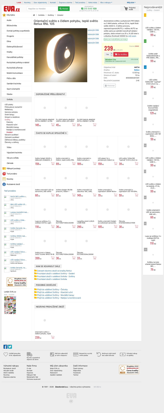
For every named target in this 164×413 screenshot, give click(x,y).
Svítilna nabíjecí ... (17, 244)
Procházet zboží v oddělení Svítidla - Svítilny (56, 276)
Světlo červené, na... (18, 228)
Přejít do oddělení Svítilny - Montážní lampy (55, 295)
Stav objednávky (40, 2)
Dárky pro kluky (121, 39)
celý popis (132, 36)
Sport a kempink (13, 89)
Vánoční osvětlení (11, 135)
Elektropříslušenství (14, 46)
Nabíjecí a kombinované (15, 130)
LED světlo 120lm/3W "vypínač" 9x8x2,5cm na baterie (128, 160)
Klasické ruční (11, 125)
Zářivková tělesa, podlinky (15, 140)
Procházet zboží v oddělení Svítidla (52, 279)
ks (107, 54)
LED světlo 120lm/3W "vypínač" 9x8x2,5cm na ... (153, 82)
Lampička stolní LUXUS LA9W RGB (85, 222)
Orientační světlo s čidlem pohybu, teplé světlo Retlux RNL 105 (43, 333)
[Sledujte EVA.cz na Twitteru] (10, 347)
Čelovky (9, 122)
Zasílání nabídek (56, 375)
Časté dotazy (78, 368)
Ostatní (9, 132)
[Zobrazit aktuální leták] (10, 305)
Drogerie (10, 36)
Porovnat (111, 86)
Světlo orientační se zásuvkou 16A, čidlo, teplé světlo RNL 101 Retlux (84, 192)
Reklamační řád (32, 377)
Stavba (9, 94)
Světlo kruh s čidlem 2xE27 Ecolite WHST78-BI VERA (44, 254)
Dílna (9, 41)
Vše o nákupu (105, 2)
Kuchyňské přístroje (15, 68)
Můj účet (130, 2)
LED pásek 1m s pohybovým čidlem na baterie (106, 160)
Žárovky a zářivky (12, 142)
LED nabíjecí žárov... (18, 252)
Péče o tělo (11, 78)
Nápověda (77, 370)
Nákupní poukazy (13, 168)
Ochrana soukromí (33, 379)
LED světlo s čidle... (18, 220)
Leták (19, 2)
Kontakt (53, 2)
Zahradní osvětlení (12, 137)
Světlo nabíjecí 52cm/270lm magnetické (153, 108)
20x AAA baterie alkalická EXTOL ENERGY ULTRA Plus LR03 (44, 121)
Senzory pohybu (11, 112)
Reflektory (9, 109)
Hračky (9, 52)
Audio (9, 20)
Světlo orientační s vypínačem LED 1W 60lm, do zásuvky (128, 191)
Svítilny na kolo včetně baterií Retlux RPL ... (153, 264)
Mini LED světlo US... (18, 204)
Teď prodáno (80, 2)
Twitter (76, 375)
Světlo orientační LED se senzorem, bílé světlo (44, 190)
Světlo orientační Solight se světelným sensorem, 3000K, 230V (107, 223)
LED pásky (9, 104)
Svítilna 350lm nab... (18, 236)
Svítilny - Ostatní (153, 10)
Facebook (77, 373)
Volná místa (92, 2)
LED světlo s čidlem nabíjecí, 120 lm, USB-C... (153, 30)
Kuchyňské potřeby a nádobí (18, 62)
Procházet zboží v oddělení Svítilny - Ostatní (56, 273)
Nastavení (54, 373)
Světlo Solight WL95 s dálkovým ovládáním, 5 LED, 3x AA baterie (43, 160)
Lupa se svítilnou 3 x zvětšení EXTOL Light (43, 222)
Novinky (27, 2)
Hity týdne (11, 15)
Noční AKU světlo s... (18, 196)
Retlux (136, 70)
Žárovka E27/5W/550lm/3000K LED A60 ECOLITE (85, 254)
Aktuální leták (8, 370)
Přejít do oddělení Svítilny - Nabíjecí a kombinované (59, 298)
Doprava (134, 46)
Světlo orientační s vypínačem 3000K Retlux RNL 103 (107, 191)
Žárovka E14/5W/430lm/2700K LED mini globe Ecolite (127, 223)
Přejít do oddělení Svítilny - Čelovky (52, 289)
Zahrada (10, 163)
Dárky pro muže (109, 39)
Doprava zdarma (65, 2)
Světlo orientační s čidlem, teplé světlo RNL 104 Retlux (65, 160)
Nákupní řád (31, 375)
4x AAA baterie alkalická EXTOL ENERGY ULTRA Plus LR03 (86, 121)
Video (9, 147)
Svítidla (9, 99)
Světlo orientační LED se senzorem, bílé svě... (153, 212)
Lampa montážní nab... (19, 212)
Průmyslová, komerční (13, 107)
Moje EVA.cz (54, 368)
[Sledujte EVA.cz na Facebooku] (5, 347)
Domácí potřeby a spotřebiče (18, 31)
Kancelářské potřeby (15, 57)
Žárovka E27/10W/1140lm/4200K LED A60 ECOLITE (65, 223)
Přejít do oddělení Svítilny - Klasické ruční (55, 292)
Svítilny (7, 120)
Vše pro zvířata (12, 158)
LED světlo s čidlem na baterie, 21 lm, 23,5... (153, 186)
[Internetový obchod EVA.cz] (13, 8)
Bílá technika (12, 25)
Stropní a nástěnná (12, 117)
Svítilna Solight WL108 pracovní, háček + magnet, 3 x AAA (64, 191)
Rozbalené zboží (13, 184)
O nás (29, 368)
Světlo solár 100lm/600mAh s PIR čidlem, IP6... (153, 56)
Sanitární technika (14, 83)
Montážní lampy (12, 127)
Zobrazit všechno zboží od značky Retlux (54, 271)
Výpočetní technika (14, 152)
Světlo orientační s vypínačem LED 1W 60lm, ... (153, 134)
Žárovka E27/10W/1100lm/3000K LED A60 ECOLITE (65, 254)
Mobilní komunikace (15, 73)
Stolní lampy (9, 115)
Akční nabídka (8, 373)
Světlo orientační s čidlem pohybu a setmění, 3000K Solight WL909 (85, 160)
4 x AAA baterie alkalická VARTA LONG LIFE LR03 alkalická (65, 121)
